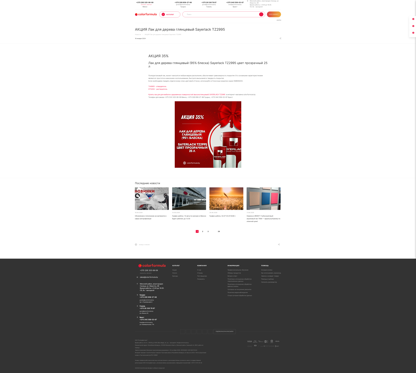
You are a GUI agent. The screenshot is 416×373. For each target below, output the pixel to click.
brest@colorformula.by (234, 4)
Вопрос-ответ (232, 276)
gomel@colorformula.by (209, 4)
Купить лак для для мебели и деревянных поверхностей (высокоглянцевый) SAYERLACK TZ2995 (186, 94)
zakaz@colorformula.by (149, 277)
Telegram (199, 331)
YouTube (204, 331)
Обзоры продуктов (234, 273)
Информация (233, 265)
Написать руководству (269, 282)
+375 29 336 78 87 (209, 2)
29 (219, 231)
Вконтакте (182, 331)
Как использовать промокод (271, 273)
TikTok (210, 331)
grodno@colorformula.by (183, 4)
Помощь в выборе (267, 279)
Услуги (174, 273)
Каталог (176, 265)
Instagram (193, 331)
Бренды (175, 276)
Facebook (188, 331)
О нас (199, 270)
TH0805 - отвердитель (157, 86)
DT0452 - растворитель (157, 89)
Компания (201, 265)
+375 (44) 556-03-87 (235, 2)
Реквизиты (201, 279)
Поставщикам (202, 276)
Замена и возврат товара (270, 276)
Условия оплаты (266, 270)
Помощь (265, 265)
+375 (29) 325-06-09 (144, 2)
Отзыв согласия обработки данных (240, 295)
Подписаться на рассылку (224, 331)
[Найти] (261, 14)
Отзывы (200, 273)
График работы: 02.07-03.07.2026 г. (222, 216)
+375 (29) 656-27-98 (183, 2)
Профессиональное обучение (238, 270)
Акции (174, 270)
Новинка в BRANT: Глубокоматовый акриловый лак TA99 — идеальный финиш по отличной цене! (263, 218)
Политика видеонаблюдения (238, 292)
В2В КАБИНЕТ (274, 14)
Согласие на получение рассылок (239, 289)
